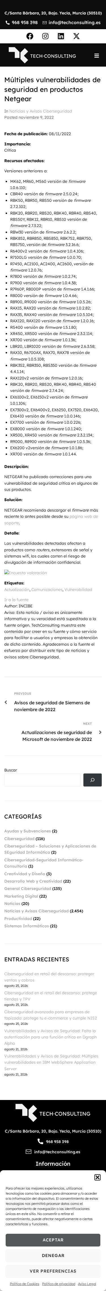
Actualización (16, 589)
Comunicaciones (46, 589)
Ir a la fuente (16, 599)
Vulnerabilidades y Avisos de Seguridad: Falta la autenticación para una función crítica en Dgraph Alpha (50, 1037)
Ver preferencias (53, 1271)
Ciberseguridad (19, 838)
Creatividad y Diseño (24, 873)
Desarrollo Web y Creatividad (33, 881)
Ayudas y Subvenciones (27, 831)
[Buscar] (92, 780)
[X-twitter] (76, 36)
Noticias (12, 903)
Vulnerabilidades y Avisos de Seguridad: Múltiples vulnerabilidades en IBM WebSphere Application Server (51, 1062)
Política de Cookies (24, 1284)
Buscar (10, 770)
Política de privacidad (58, 1284)
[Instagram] (45, 36)
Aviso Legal (87, 1284)
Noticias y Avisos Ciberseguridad (40, 111)
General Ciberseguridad (27, 888)
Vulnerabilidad (78, 589)
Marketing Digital (21, 896)
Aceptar (53, 1240)
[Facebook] (30, 36)
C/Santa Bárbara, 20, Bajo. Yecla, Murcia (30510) (53, 13)
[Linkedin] (61, 36)
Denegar (53, 1255)
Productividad (18, 918)
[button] (97, 1177)
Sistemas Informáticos (26, 925)
